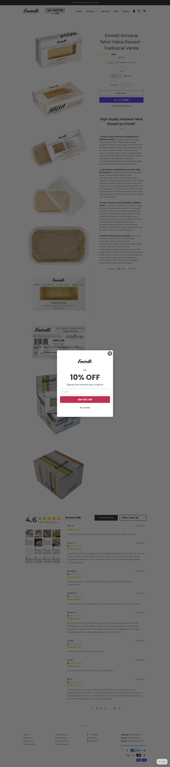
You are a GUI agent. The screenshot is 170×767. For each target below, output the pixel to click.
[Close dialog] (110, 353)
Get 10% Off (85, 399)
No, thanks (85, 407)
